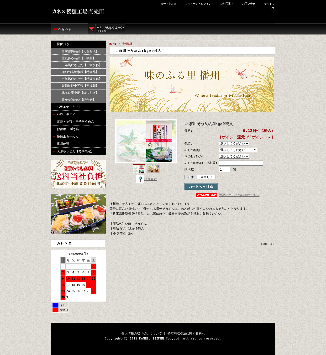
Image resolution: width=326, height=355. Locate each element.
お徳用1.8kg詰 (68, 129)
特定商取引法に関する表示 (186, 333)
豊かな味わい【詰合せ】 (79, 99)
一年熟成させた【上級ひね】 (82, 65)
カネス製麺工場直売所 (95, 12)
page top (267, 243)
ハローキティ (66, 114)
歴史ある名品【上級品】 (79, 58)
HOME (112, 43)
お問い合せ (248, 3)
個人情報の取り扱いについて (141, 333)
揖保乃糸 (63, 44)
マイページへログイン (198, 3)
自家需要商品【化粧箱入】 (80, 51)
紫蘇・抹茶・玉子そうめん (75, 121)
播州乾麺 (63, 144)
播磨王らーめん (68, 136)
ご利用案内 (226, 3)
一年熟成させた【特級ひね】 (82, 79)
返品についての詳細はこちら (239, 195)
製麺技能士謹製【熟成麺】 (80, 86)
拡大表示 (150, 179)
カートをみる (168, 3)
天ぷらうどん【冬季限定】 (75, 151)
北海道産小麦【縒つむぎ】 (80, 92)
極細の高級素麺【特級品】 (80, 72)
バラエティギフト (69, 107)
